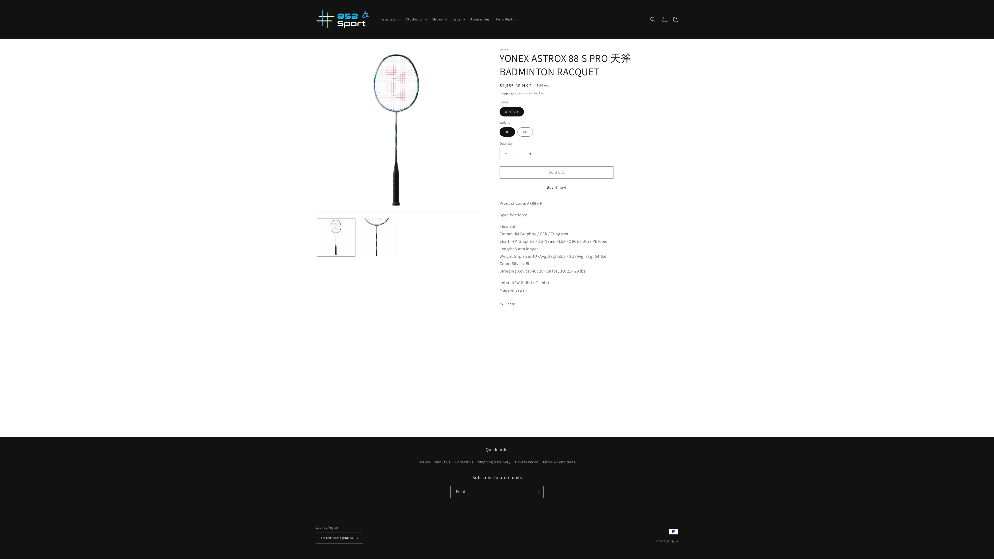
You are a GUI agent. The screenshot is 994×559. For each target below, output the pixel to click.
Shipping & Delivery (494, 462)
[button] (390, 19)
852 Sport (672, 541)
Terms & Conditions (559, 462)
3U (507, 132)
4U (525, 132)
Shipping (506, 93)
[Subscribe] (537, 492)
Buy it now (556, 187)
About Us (442, 462)
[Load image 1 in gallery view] (336, 237)
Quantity (506, 143)
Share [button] (510, 303)
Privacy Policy (526, 462)
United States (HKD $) (337, 538)
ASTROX (511, 111)
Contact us (464, 462)
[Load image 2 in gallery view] (377, 237)
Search (424, 462)
